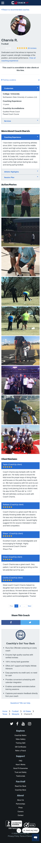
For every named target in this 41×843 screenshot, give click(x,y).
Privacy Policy (13, 836)
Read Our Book (20, 786)
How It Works (20, 764)
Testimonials (20, 776)
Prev (11, 606)
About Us (20, 800)
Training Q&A (20, 743)
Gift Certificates (20, 747)
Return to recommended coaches (15, 9)
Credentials (8, 88)
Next (29, 606)
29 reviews (32, 48)
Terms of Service (26, 836)
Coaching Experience (12, 137)
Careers (20, 811)
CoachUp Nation (20, 735)
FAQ (20, 760)
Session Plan (9, 177)
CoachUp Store (20, 790)
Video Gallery (20, 739)
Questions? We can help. (20, 703)
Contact (20, 815)
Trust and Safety (20, 772)
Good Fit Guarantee (20, 768)
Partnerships (20, 804)
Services (7, 121)
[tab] (20, 88)
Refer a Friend (20, 750)
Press (20, 807)
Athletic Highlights (11, 172)
